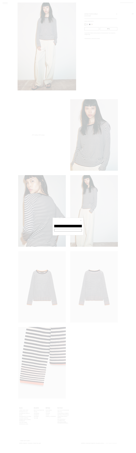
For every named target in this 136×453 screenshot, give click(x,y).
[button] (68, 226)
